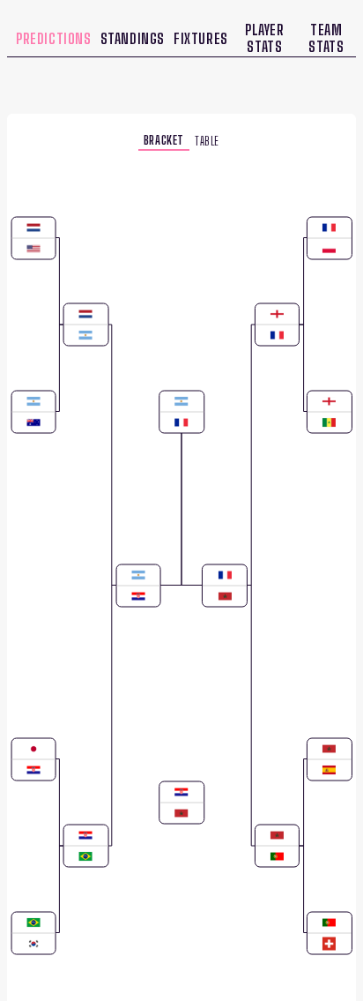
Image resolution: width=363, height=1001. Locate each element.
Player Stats (265, 38)
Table (207, 139)
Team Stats (326, 38)
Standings (132, 38)
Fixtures (201, 38)
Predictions (54, 38)
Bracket (164, 138)
